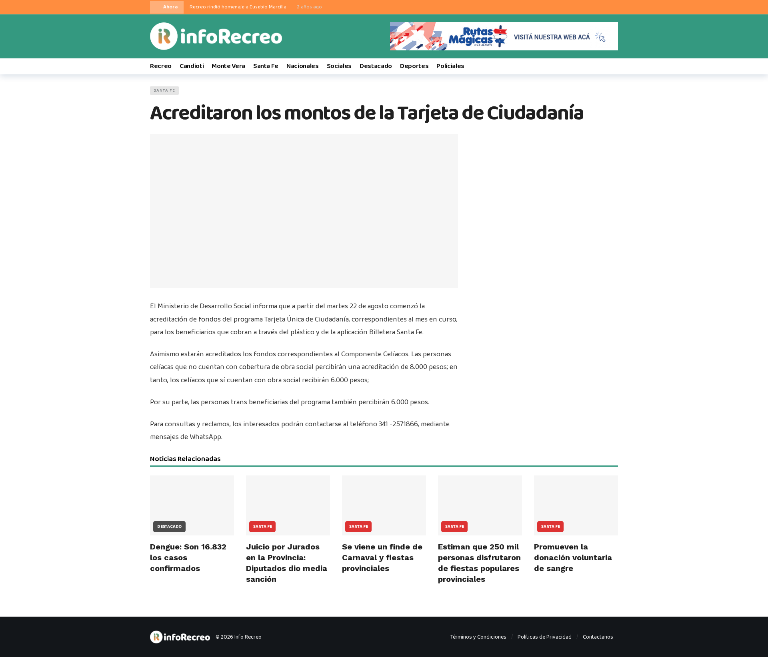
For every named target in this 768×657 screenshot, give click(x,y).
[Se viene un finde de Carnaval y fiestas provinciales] (384, 505)
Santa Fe (164, 90)
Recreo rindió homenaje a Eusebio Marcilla (238, 7)
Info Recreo (248, 637)
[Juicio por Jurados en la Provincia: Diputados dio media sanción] (288, 505)
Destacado (169, 526)
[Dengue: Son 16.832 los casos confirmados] (192, 505)
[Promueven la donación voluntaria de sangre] (576, 505)
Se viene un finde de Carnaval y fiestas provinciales (382, 557)
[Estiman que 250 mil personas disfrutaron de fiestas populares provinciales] (480, 505)
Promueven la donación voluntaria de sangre (573, 557)
